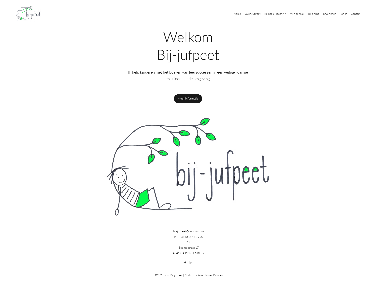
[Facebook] (185, 262)
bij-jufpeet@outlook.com (188, 231)
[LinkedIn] (191, 262)
